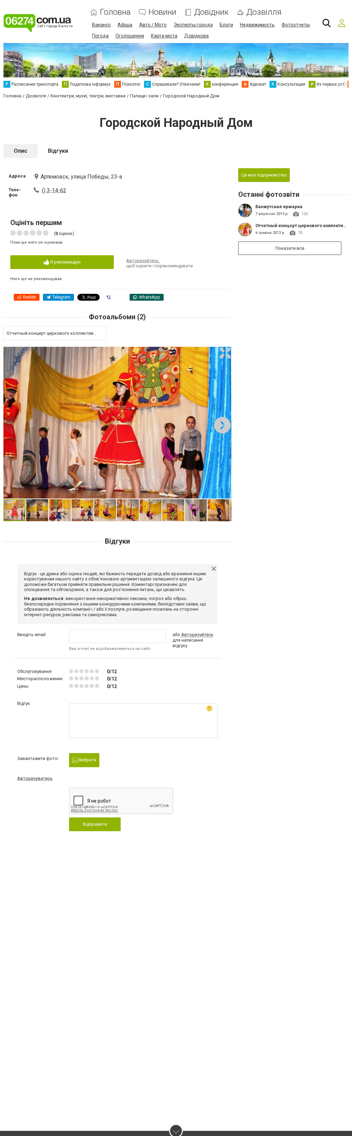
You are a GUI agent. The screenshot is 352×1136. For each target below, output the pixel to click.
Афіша (125, 25)
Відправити (95, 824)
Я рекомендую (65, 262)
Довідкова (196, 36)
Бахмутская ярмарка (278, 206)
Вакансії (101, 25)
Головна (115, 12)
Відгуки (58, 151)
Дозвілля (264, 12)
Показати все (289, 248)
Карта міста (164, 36)
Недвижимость (257, 25)
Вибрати (87, 759)
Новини (162, 12)
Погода (100, 36)
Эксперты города (193, 25)
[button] (225, 352)
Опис (20, 151)
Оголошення (130, 36)
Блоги (226, 25)
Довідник (211, 12)
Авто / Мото (153, 25)
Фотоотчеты (296, 25)
